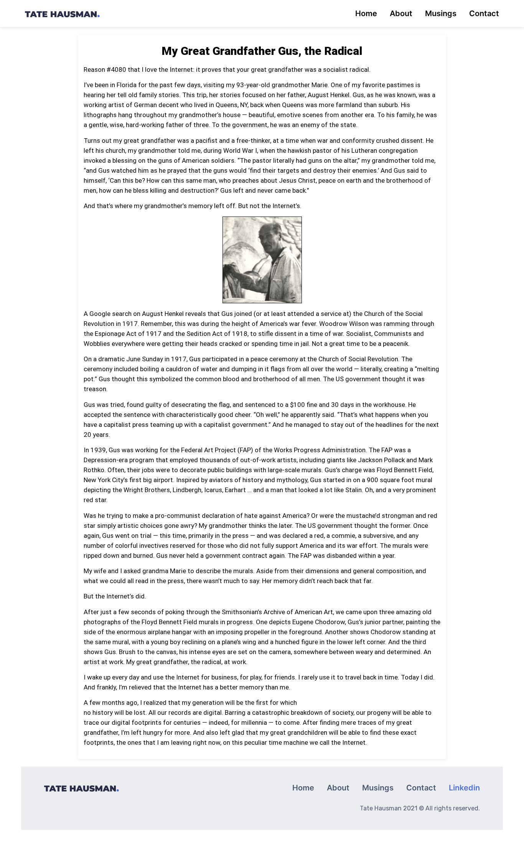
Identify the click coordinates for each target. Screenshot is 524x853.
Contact (484, 13)
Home (366, 13)
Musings (440, 13)
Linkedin (464, 787)
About (401, 13)
